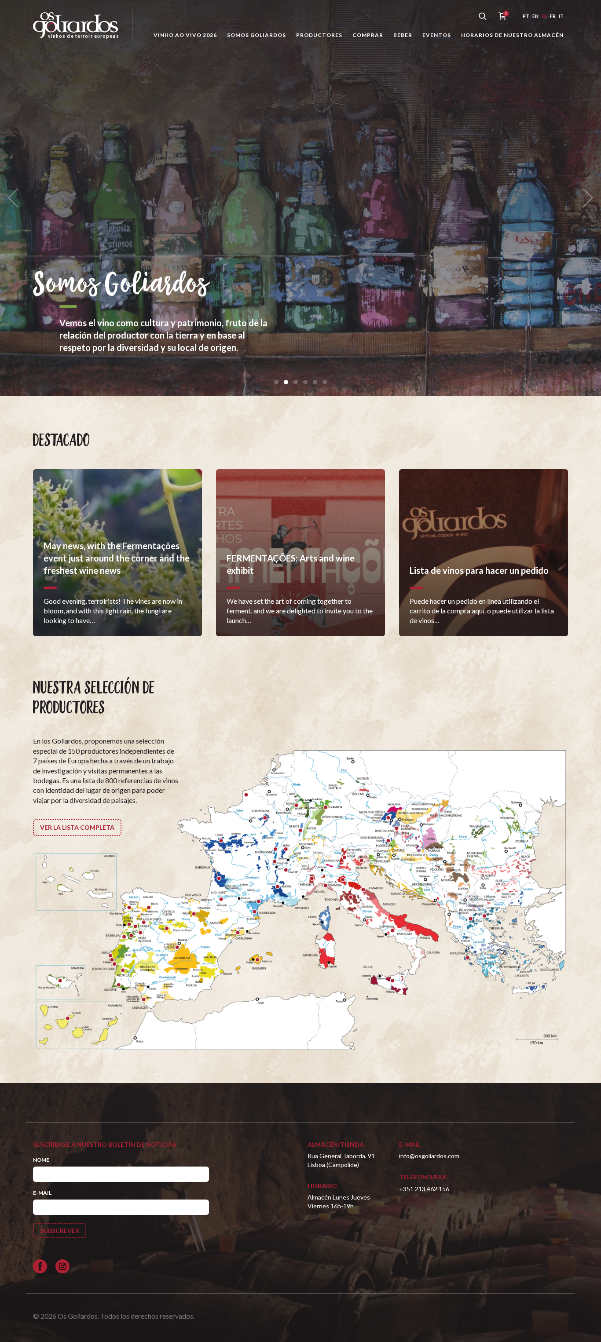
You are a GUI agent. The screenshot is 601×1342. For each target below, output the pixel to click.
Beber (402, 35)
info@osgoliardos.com (429, 1156)
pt (526, 16)
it (561, 16)
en (535, 16)
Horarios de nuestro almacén (512, 35)
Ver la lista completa (77, 827)
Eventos (436, 35)
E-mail (42, 1192)
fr (553, 16)
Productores (319, 35)
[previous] (16, 198)
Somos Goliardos (256, 35)
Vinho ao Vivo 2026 (185, 35)
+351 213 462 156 (424, 1188)
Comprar (367, 35)
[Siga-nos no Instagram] (62, 1266)
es (544, 16)
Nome (41, 1159)
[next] (585, 198)
